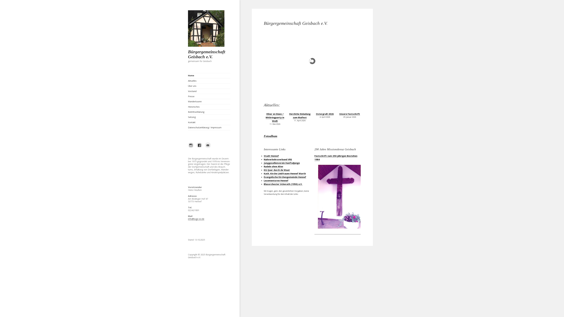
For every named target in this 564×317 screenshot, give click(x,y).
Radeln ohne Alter (273, 166)
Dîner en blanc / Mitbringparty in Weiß (275, 117)
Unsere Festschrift (349, 113)
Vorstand (192, 91)
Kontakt (191, 122)
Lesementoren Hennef (276, 180)
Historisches (194, 106)
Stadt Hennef (271, 155)
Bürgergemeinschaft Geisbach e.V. (206, 54)
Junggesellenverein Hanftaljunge (282, 162)
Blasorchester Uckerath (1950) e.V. (283, 184)
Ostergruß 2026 (325, 113)
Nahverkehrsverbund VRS (278, 159)
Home (191, 75)
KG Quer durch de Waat (277, 169)
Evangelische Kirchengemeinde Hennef (285, 177)
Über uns (192, 86)
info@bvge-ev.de (196, 218)
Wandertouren (195, 101)
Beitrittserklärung (196, 112)
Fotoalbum (270, 136)
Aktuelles (192, 80)
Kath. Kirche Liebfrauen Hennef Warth (285, 173)
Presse (191, 96)
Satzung (192, 117)
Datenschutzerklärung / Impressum (204, 127)
